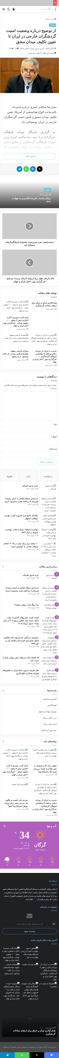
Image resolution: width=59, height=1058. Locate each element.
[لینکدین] (33, 169)
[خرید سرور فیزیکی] (48, 489)
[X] (40, 169)
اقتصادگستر (52, 705)
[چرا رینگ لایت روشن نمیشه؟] (49, 608)
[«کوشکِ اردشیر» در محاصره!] (48, 987)
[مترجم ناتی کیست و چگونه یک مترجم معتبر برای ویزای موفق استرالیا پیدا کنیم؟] (15, 790)
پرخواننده (48, 476)
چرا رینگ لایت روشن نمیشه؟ (26, 605)
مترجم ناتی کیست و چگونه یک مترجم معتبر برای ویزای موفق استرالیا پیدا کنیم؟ (16, 803)
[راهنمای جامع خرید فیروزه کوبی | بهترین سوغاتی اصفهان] (48, 520)
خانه (52, 19)
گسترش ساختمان (50, 699)
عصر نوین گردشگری (49, 730)
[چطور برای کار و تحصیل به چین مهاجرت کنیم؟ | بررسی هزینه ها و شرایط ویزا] (44, 755)
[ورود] (13, 10)
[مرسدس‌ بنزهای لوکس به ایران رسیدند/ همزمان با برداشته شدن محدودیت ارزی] (48, 504)
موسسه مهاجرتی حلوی (48, 711)
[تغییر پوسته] (8, 10)
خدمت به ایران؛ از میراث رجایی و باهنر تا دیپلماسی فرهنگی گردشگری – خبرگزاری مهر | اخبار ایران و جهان (45, 356)
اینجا (35, 899)
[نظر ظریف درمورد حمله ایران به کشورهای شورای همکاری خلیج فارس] (49, 675)
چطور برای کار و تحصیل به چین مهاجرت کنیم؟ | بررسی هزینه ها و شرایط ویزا (45, 769)
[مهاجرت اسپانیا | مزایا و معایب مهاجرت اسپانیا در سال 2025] (48, 534)
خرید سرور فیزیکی (30, 486)
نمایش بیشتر (30, 156)
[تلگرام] (19, 169)
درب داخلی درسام (50, 718)
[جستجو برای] (3, 10)
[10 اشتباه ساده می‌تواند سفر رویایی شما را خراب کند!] (49, 661)
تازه (28, 476)
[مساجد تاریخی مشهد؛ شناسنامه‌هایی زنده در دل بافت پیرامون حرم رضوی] (15, 340)
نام (55, 424)
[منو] (55, 10)
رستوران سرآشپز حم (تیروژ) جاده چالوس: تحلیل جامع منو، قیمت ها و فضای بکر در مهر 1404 (21, 640)
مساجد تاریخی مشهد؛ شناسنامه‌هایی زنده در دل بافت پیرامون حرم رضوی (15, 354)
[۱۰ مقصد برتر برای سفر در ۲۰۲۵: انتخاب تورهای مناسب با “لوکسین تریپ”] (48, 549)
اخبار (47, 19)
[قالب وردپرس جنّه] (45, 9)
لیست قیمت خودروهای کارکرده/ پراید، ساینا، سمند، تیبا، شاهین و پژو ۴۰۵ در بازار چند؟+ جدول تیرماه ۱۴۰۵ (21, 620)
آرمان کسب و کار (50, 724)
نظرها (9, 476)
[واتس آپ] (26, 169)
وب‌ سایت (53, 449)
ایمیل (54, 437)
